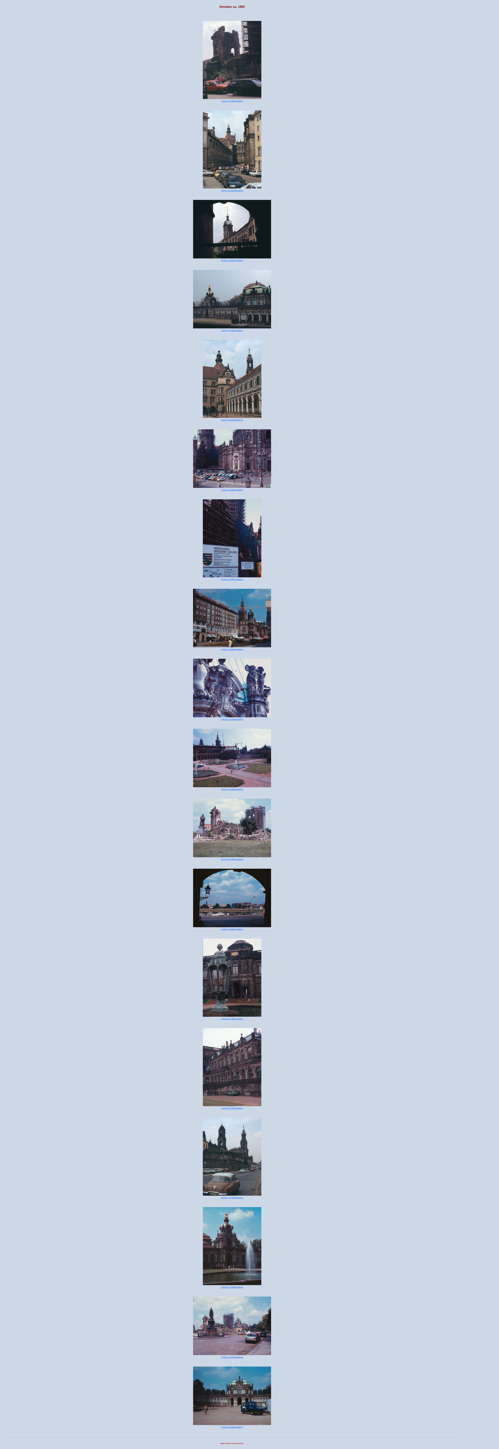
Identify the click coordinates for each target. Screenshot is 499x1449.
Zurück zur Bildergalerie (232, 101)
